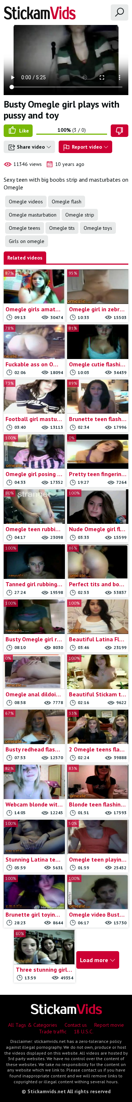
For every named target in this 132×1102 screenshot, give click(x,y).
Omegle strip (79, 214)
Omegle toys (98, 228)
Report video (86, 147)
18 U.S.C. (84, 1031)
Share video (30, 147)
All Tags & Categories (32, 1025)
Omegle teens (24, 228)
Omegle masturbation (32, 214)
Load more (95, 960)
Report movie (109, 1025)
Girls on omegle (26, 241)
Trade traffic (52, 1031)
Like (23, 130)
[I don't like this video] (119, 130)
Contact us (76, 1025)
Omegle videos (26, 201)
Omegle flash (66, 201)
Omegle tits (62, 228)
